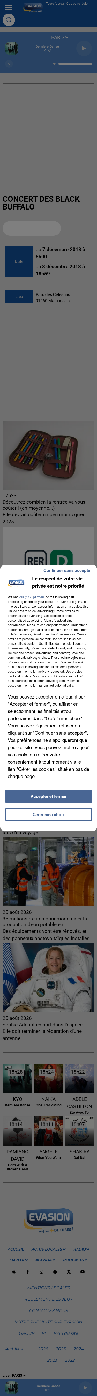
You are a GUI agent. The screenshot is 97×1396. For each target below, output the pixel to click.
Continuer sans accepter (67, 570)
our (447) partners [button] (32, 597)
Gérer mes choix (49, 814)
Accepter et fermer (49, 796)
